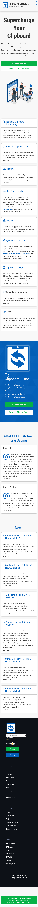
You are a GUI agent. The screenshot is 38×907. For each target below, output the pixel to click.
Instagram (11, 864)
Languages (9, 791)
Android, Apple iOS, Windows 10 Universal (16, 254)
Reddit (10, 857)
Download (9, 774)
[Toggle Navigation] (34, 3)
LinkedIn (11, 854)
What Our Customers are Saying (19, 438)
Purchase (13, 749)
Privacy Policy (11, 826)
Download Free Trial (19, 64)
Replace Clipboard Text (17, 146)
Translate (13, 740)
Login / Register (12, 755)
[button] (15, 5)
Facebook (11, 844)
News (19, 528)
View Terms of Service (24, 902)
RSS (9, 860)
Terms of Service (12, 829)
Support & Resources (13, 822)
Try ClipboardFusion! (18, 376)
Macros (8, 787)
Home (8, 771)
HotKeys (10, 168)
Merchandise (10, 797)
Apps (8, 781)
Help (7, 794)
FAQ (7, 819)
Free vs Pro (10, 777)
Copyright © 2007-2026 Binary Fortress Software (19, 877)
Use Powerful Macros (16, 191)
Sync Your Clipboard (15, 240)
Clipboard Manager (15, 267)
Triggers (10, 220)
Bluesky (10, 847)
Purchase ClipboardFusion (19, 69)
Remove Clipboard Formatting (15, 123)
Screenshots (10, 784)
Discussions (10, 816)
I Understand (11, 902)
